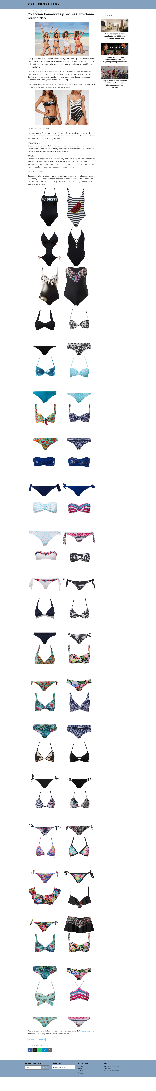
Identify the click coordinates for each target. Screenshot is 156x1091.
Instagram (81, 1066)
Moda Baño (41, 1039)
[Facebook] (30, 1050)
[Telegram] (44, 1050)
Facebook (81, 1068)
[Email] (49, 1050)
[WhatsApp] (39, 1050)
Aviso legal (107, 1068)
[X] (34, 1050)
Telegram (81, 1073)
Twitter (80, 1071)
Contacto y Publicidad (111, 1066)
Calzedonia (84, 1031)
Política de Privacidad (111, 1071)
